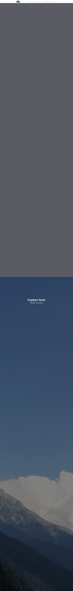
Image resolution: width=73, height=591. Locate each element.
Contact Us (54, 1)
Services (39, 1)
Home (31, 1)
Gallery (43, 1)
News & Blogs (46, 1)
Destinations (34, 1)
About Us (50, 1)
